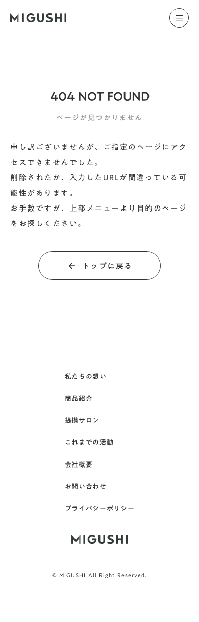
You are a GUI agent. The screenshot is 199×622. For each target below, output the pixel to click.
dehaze (179, 17)
